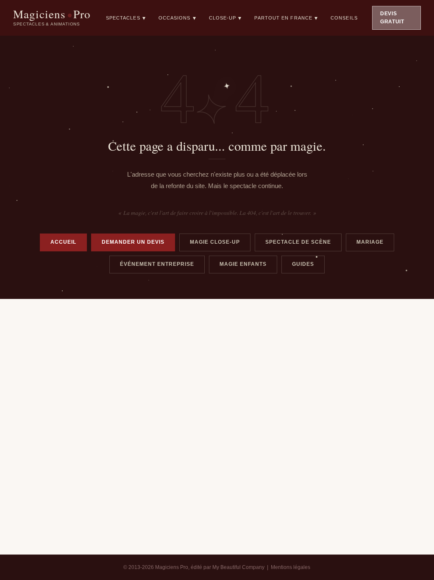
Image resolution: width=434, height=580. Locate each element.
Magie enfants (243, 264)
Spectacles (126, 17)
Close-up (225, 17)
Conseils (344, 17)
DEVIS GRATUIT (392, 18)
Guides (303, 264)
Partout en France (286, 17)
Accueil (63, 242)
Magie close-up (215, 242)
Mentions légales (290, 567)
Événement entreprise (157, 264)
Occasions (177, 17)
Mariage (370, 242)
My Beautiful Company (238, 567)
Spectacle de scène (298, 242)
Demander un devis (133, 242)
